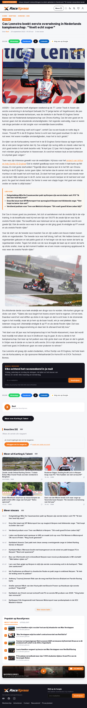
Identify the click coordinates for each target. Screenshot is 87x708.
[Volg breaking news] (66, 8)
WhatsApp (14, 41)
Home (4, 16)
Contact (26, 703)
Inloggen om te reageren (17, 444)
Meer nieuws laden (43, 610)
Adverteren (17, 703)
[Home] (16, 8)
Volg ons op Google (61, 41)
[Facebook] (9, 698)
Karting (12, 16)
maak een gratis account (41, 444)
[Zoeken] (74, 8)
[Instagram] (14, 698)
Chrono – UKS (24, 16)
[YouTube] (3, 698)
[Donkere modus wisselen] (70, 8)
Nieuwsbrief (35, 703)
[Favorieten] (78, 8)
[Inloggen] (83, 8)
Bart (7, 31)
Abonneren (78, 668)
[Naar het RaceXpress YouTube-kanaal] (43, 672)
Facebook (26, 41)
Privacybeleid (47, 703)
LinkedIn (44, 41)
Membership (7, 703)
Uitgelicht (24, 622)
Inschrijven (75, 380)
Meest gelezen (11, 622)
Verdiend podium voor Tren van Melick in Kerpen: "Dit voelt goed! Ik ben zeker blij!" (44, 206)
